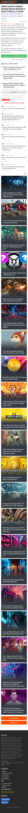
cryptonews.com (9, 106)
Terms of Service (7, 783)
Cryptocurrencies (7, 773)
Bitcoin (4, 771)
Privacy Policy (6, 785)
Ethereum (13, 16)
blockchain (5, 16)
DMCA (4, 787)
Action (4, 18)
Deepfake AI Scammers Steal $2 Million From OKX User (13, 108)
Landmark (20, 16)
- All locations (5, 779)
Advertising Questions (7, 792)
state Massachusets (16, 13)
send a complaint (6, 99)
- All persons (5, 777)
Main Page (14, 722)
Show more (14, 92)
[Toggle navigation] (24, 1)
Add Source (5, 799)
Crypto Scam (6, 13)
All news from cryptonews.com (18, 59)
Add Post (5, 802)
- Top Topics (5, 775)
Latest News (14, 718)
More (25, 173)
